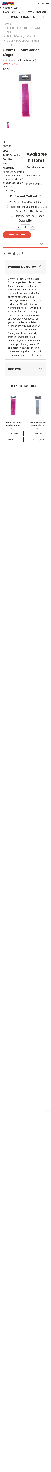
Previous (3, 1110)
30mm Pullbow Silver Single (38, 424)
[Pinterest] (23, 253)
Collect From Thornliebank (30, 211)
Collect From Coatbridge (29, 206)
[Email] (9, 253)
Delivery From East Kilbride (29, 216)
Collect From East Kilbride (28, 202)
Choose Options (13, 439)
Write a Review (11, 64)
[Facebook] (4, 253)
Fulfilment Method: (25, 196)
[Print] (14, 253)
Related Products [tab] (23, 385)
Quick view (13, 433)
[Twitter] (18, 253)
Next (48, 1110)
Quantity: (25, 220)
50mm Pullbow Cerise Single (13, 424)
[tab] (25, 267)
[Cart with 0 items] (42, 3)
